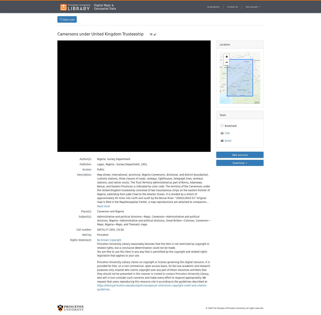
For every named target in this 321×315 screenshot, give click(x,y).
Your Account (252, 6)
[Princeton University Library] (75, 7)
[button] (226, 57)
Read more (103, 206)
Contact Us (232, 6)
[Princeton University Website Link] (70, 308)
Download (239, 163)
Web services (240, 155)
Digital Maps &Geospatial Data (105, 7)
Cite (227, 133)
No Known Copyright (109, 240)
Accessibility (213, 6)
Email (228, 141)
